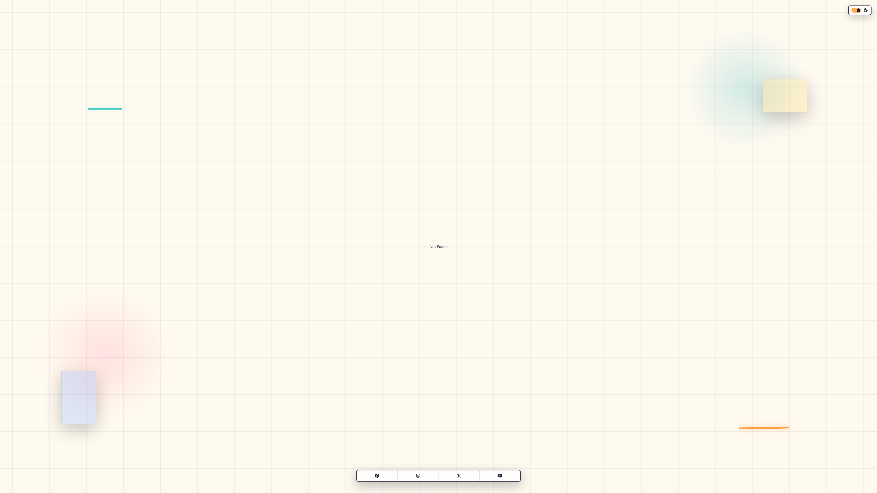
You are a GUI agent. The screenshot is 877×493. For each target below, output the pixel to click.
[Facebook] (377, 475)
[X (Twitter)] (459, 475)
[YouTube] (499, 475)
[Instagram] (418, 475)
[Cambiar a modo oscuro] (860, 10)
